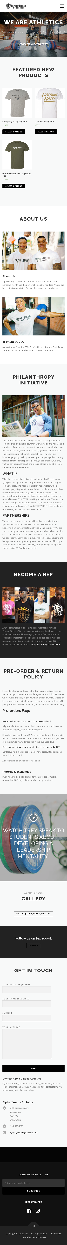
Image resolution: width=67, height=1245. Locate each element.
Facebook (33, 945)
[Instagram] (38, 1210)
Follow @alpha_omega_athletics (33, 913)
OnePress (56, 1233)
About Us (8, 276)
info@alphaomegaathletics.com (45, 644)
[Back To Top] (33, 1226)
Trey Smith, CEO (13, 341)
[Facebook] (29, 1210)
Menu (61, 6)
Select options (13, 132)
